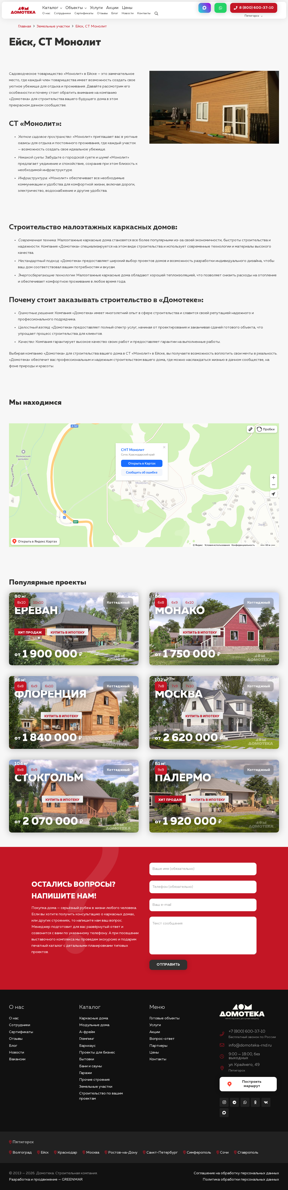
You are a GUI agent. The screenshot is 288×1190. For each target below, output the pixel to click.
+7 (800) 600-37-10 (247, 1031)
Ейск (45, 1152)
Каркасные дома (93, 1018)
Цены (154, 1052)
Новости (16, 1052)
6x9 (174, 603)
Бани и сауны (90, 1066)
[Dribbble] (224, 1112)
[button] (156, 10)
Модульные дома (94, 1025)
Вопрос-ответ (162, 1039)
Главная (24, 26)
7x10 (189, 686)
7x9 (174, 686)
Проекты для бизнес (97, 1052)
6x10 (189, 603)
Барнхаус (87, 1046)
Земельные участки (53, 26)
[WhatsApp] (245, 1102)
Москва (92, 1152)
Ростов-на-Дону (122, 1152)
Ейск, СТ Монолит (91, 26)
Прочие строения (94, 1080)
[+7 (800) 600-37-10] (224, 1034)
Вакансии (17, 1059)
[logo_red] (23, 10)
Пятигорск (23, 1142)
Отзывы (15, 1039)
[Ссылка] (74, 628)
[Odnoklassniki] (255, 1102)
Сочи (224, 1152)
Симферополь (199, 1152)
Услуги (155, 1025)
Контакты (157, 1059)
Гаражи (85, 1073)
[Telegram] (234, 1102)
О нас (14, 1018)
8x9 (34, 770)
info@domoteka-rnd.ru (250, 1045)
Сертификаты (21, 1032)
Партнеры (158, 1046)
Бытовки (86, 1059)
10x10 (38, 603)
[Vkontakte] (265, 1102)
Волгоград (22, 1152)
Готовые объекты (164, 1018)
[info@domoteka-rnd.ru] (224, 1046)
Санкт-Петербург (162, 1152)
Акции (154, 1032)
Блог (13, 1046)
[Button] (204, 8)
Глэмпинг (86, 1039)
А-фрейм (87, 1032)
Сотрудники (19, 1025)
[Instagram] (224, 1102)
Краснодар (67, 1152)
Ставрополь (248, 1152)
